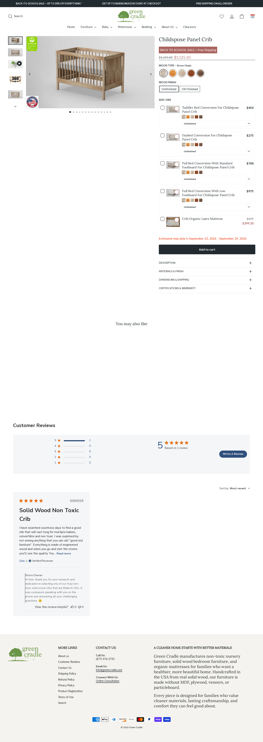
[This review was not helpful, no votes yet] (79, 607)
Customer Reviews (69, 661)
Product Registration (70, 691)
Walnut (200, 73)
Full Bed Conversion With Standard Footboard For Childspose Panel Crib (208, 165)
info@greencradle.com (109, 669)
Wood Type (175, 65)
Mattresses (125, 27)
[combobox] (234, 488)
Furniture (87, 27)
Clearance (189, 27)
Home (71, 27)
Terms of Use (66, 697)
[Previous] (30, 74)
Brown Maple (163, 73)
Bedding (147, 27)
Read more (64, 553)
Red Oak (173, 73)
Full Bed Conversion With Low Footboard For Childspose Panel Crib (208, 193)
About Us (168, 27)
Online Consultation (107, 680)
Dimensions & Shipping (174, 279)
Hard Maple (182, 73)
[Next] (151, 74)
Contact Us (64, 667)
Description (167, 262)
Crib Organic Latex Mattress (202, 219)
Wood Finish (167, 82)
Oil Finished (190, 89)
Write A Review (233, 454)
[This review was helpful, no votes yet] (72, 607)
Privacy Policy (66, 685)
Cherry (191, 73)
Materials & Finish (171, 271)
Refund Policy (66, 679)
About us (63, 656)
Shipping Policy (67, 673)
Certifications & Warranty (177, 288)
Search (62, 702)
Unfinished (169, 89)
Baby (105, 27)
